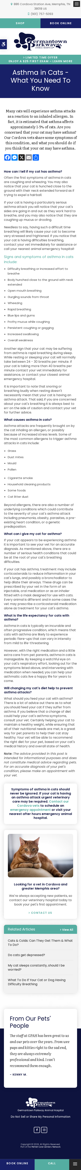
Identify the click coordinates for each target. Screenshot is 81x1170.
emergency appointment (30, 809)
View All (67, 930)
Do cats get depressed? (26, 955)
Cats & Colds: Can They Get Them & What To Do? (40, 942)
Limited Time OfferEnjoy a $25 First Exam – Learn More (41, 59)
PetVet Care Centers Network (45, 1146)
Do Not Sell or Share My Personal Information (40, 1117)
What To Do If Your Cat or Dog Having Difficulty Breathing (36, 982)
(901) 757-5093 (42, 14)
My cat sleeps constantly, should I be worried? (36, 967)
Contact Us (41, 913)
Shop (20, 23)
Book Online (61, 23)
